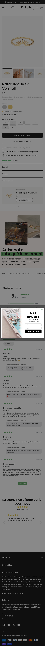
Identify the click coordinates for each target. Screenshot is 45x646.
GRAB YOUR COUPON (33, 331)
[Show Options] (40, 328)
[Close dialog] (42, 309)
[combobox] (33, 328)
